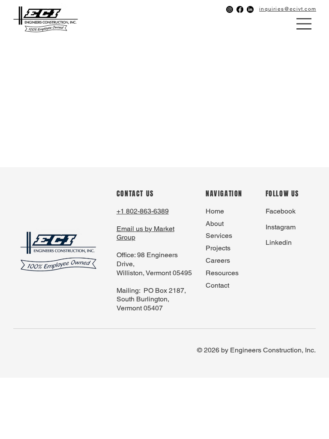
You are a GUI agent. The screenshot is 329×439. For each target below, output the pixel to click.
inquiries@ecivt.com (287, 9)
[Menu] (304, 23)
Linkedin (279, 242)
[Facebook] (239, 9)
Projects (218, 248)
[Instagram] (229, 9)
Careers (218, 260)
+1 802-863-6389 (143, 211)
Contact (217, 285)
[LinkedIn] (250, 9)
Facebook (281, 211)
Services (219, 236)
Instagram (281, 227)
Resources (222, 273)
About (215, 224)
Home (215, 211)
